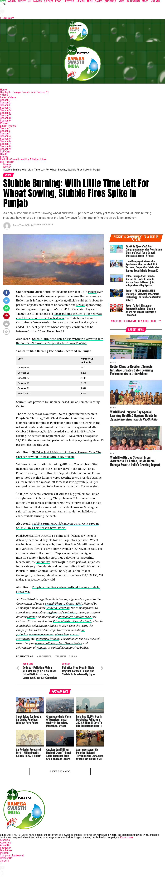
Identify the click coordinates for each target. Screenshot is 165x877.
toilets (31, 617)
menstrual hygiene (47, 639)
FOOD (58, 1)
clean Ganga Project (69, 643)
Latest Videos (8, 97)
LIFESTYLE (68, 1)
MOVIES (37, 1)
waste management (41, 634)
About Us (5, 845)
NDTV (3, 1)
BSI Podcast (7, 161)
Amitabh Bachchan (57, 608)
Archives (5, 840)
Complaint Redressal (12, 855)
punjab (73, 656)
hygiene (52, 612)
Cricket (48, 1)
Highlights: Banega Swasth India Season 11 (24, 92)
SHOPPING (110, 1)
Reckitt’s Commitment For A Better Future (23, 159)
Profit (22, 1)
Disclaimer (6, 850)
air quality (43, 562)
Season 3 (5, 105)
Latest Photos (8, 125)
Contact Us (6, 858)
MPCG (145, 1)
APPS (121, 1)
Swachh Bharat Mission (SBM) (63, 603)
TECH (89, 1)
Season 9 (5, 120)
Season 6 (5, 112)
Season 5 (5, 110)
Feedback (5, 847)
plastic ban (61, 634)
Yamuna (41, 647)
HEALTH (81, 1)
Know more (126, 837)
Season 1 (5, 99)
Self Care (5, 151)
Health (3, 154)
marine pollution (45, 643)
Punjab (92, 292)
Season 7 (5, 115)
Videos (4, 94)
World (12, 1)
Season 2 (5, 102)
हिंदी (29, 1)
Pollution (60, 656)
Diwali (80, 305)
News (7, 167)
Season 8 (5, 118)
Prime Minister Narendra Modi (72, 621)
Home (3, 89)
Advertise (5, 842)
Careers (4, 860)
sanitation (69, 612)
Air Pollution (44, 656)
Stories (4, 156)
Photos (4, 123)
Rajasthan (133, 1)
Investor (4, 852)
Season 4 (5, 107)
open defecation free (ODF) (75, 617)
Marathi (155, 1)
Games (98, 1)
